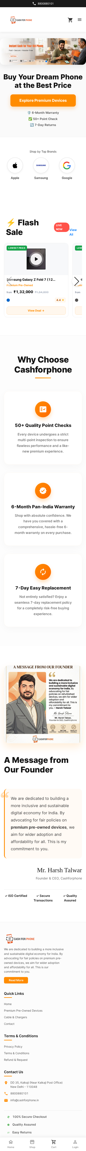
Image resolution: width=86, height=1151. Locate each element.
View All (73, 232)
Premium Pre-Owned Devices (23, 1010)
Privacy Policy (13, 1046)
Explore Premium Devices (43, 100)
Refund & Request (16, 1059)
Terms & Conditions (16, 1053)
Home (8, 1004)
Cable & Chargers (15, 1017)
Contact (9, 1023)
